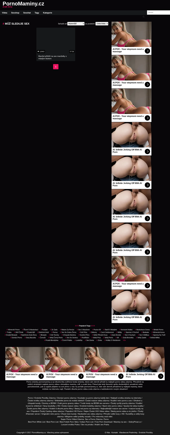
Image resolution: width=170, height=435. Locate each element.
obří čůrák (18, 332)
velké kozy (115, 414)
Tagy (37, 13)
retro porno (122, 400)
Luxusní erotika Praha (70, 424)
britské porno (157, 330)
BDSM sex (98, 403)
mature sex (117, 408)
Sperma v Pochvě (131, 332)
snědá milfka (154, 338)
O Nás (107, 432)
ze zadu (54, 330)
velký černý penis (55, 338)
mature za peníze (67, 330)
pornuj (54, 332)
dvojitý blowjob (11, 335)
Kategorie (47, 13)
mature (94, 400)
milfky (119, 332)
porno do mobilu (70, 400)
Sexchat (27, 13)
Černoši (42, 338)
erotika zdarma (40, 400)
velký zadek (141, 338)
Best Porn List (52, 422)
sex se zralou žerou (68, 332)
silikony (93, 332)
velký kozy (140, 414)
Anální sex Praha (102, 424)
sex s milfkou (143, 335)
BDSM (53, 403)
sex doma (89, 340)
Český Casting (46, 411)
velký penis (108, 338)
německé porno (13, 330)
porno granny (68, 403)
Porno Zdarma (96, 419)
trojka (8, 332)
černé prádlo (66, 340)
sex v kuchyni (129, 335)
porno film (37, 408)
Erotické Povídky (146, 432)
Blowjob (42, 335)
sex (88, 414)
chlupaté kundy (34, 403)
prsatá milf (30, 332)
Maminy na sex (120, 422)
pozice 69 (96, 330)
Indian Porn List (86, 422)
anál (106, 416)
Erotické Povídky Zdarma (45, 398)
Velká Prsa (96, 338)
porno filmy (68, 408)
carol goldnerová (106, 332)
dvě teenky (54, 335)
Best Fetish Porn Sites (69, 422)
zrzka (99, 340)
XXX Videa (99, 411)
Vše (124, 340)
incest (28, 406)
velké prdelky (78, 416)
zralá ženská (115, 335)
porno (66, 398)
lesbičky (78, 340)
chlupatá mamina (69, 335)
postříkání (84, 338)
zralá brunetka (127, 338)
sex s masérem (83, 330)
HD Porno (78, 411)
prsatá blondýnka (51, 340)
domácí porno (16, 338)
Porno (30, 398)
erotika (121, 398)
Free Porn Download (103, 422)
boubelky (51, 406)
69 (117, 338)
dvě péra (83, 332)
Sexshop (15, 13)
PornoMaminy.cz (23, 5)
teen (69, 414)
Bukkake (145, 332)
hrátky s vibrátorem (112, 340)
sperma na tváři (158, 335)
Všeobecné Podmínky (128, 432)
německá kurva (158, 332)
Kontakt (114, 432)
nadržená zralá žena (28, 335)
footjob (44, 330)
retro (52, 414)
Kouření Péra (83, 335)
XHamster (30, 414)
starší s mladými (110, 330)
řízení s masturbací (30, 330)
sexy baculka (30, 338)
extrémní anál (43, 332)
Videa (4, 13)
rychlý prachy (122, 403)
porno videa (121, 411)
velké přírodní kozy (99, 335)
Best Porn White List (36, 422)
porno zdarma (94, 398)
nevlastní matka (126, 330)
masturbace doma (142, 330)
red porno (84, 408)
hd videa (133, 406)
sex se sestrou (71, 338)
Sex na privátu (87, 424)
